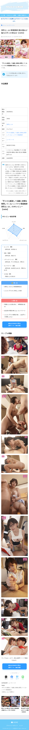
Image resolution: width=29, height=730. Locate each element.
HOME (15, 722)
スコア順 (3, 15)
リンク (21, 725)
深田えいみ (10, 124)
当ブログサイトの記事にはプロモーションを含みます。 (14, 20)
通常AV (12, 692)
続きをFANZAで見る (14, 324)
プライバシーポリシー (12, 725)
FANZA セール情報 (11, 15)
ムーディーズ (10, 139)
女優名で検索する (22, 15)
